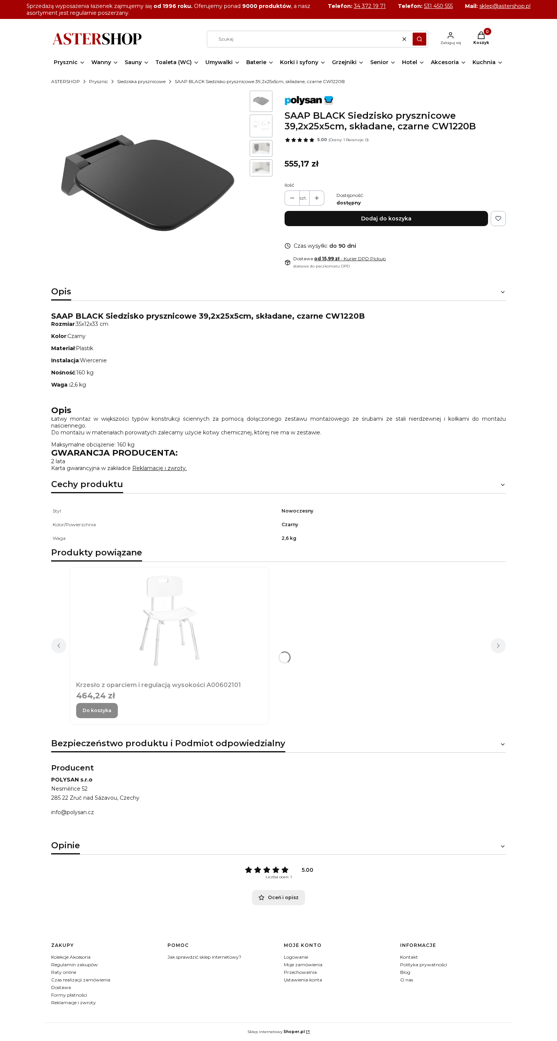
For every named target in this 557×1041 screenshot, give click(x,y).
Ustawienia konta (303, 980)
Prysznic (98, 81)
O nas (406, 980)
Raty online (63, 972)
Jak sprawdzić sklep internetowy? (204, 957)
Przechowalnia (300, 972)
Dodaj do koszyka (386, 218)
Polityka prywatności (423, 964)
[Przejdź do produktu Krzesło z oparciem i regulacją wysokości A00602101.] (169, 619)
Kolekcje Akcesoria (71, 957)
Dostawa (61, 987)
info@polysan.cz (72, 812)
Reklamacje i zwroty (73, 1002)
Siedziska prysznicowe (141, 81)
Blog (405, 972)
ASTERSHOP (65, 81)
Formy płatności (69, 995)
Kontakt (409, 957)
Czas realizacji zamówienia (80, 980)
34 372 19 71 (370, 6)
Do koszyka (97, 710)
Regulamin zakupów (74, 964)
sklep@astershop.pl (504, 6)
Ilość (289, 185)
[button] (419, 39)
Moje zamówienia (303, 964)
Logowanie (296, 957)
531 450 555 (438, 6)
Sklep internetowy (276, 1031)
